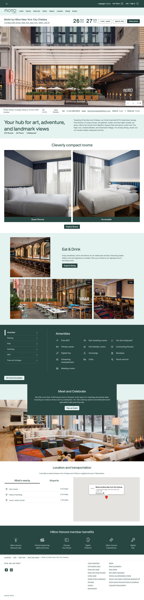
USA (14, 557)
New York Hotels (33, 557)
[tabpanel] (93, 351)
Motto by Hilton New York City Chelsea (55, 557)
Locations (7, 557)
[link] (73, 111)
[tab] (21, 332)
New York (22, 557)
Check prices (134, 21)
